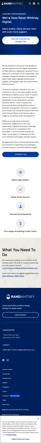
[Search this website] (29, 3)
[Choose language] (34, 3)
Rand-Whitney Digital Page (13, 276)
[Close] (38, 418)
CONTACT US (20, 154)
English (28, 12)
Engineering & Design (10, 409)
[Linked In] (4, 361)
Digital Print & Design (10, 414)
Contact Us (7, 378)
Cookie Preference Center (20, 439)
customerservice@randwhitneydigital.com (20, 268)
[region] (20, 429)
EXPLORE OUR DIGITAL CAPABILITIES (20, 40)
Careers (6, 396)
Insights (6, 387)
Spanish (28, 18)
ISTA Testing (24, 409)
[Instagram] (9, 361)
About (5, 382)
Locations (6, 374)
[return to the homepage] (20, 296)
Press (5, 391)
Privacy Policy (11, 435)
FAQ (4, 400)
